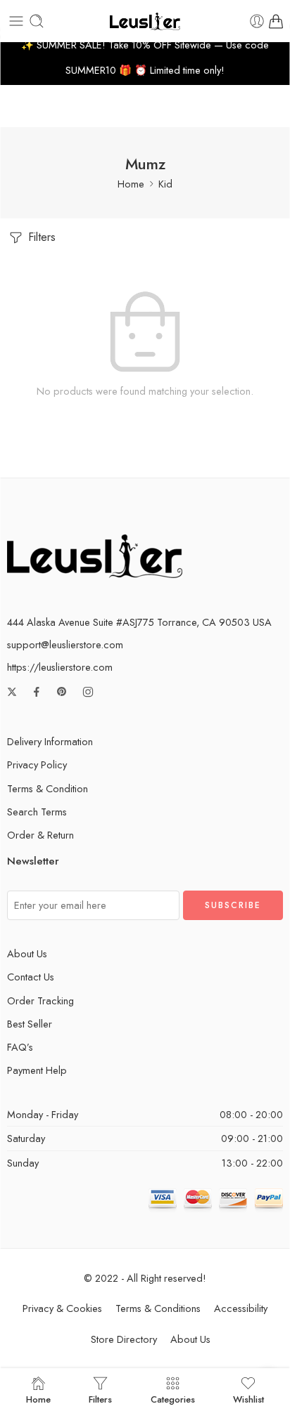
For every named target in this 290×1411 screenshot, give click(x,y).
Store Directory (124, 1339)
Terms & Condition (47, 788)
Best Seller (29, 1023)
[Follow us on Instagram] (88, 691)
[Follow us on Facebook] (36, 691)
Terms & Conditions (158, 1308)
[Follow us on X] (12, 692)
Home (131, 183)
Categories (173, 1398)
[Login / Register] (256, 21)
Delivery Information (50, 741)
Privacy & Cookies (62, 1308)
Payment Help (37, 1070)
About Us (27, 953)
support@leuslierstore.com (65, 644)
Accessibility (240, 1308)
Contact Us (30, 976)
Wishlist (248, 1398)
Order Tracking (40, 1000)
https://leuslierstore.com (60, 666)
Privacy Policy (37, 764)
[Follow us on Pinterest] (62, 691)
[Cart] (276, 21)
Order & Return (40, 834)
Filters (40, 237)
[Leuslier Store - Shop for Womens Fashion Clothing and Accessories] (145, 21)
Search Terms (37, 811)
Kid (165, 183)
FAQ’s (20, 1046)
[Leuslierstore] (94, 554)
